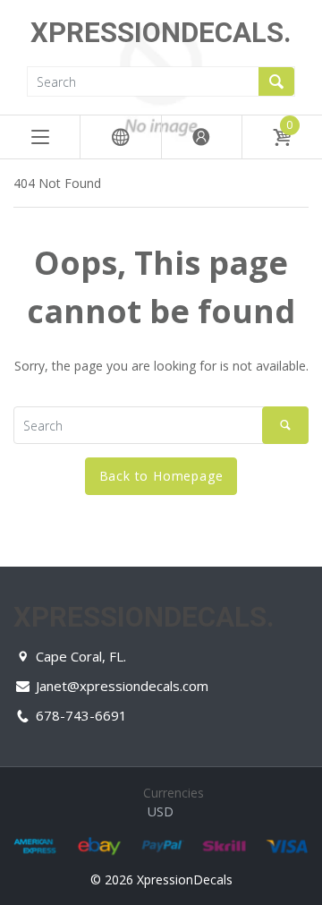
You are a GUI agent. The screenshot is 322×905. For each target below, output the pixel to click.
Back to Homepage (161, 475)
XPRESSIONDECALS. (161, 32)
